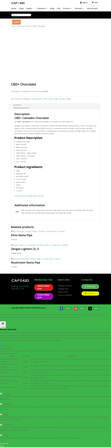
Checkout (41, 9)
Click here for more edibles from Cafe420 (28, 196)
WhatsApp (91, 286)
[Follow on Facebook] (61, 308)
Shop (21, 9)
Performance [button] (4, 401)
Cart (96, 3)
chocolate (61, 99)
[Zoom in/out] (1, 443)
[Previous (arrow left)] (1, 446)
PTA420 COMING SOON (43, 296)
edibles (68, 99)
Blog (52, 9)
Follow (67, 308)
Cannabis (19, 191)
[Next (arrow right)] (3, 446)
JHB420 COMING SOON (43, 287)
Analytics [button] (3, 412)
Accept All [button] (14, 320)
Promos (66, 9)
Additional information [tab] (21, 108)
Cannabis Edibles (37, 99)
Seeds (29, 9)
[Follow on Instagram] (76, 308)
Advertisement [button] (5, 422)
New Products (27, 26)
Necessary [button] (3, 343)
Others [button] (2, 433)
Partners (78, 9)
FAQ (58, 9)
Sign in (84, 3)
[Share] (5, 443)
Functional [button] (3, 391)
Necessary (6, 346)
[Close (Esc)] (7, 443)
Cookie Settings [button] (5, 320)
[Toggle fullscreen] (3, 443)
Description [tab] (17, 105)
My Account (92, 9)
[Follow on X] (90, 308)
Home (13, 9)
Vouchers (91, 293)
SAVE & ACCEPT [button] (5, 440)
